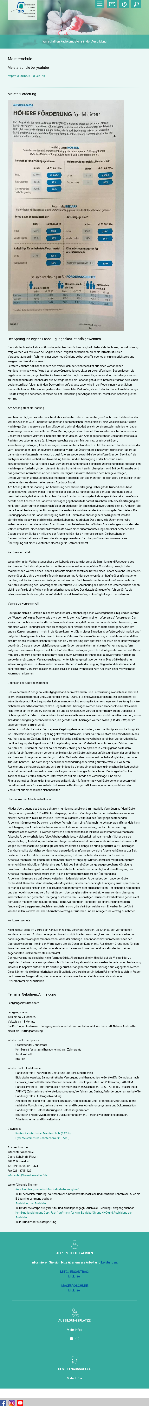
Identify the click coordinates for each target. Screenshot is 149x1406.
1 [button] (71, 1338)
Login (124, 4)
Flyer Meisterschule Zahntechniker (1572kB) (42, 1138)
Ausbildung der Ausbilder (31, 1203)
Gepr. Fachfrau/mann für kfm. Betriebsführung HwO (47, 1189)
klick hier (74, 1276)
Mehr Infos (74, 1330)
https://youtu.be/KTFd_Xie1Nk (26, 75)
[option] (74, 24)
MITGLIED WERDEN (79, 1253)
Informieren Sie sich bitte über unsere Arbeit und (74, 1262)
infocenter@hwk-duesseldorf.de (28, 1175)
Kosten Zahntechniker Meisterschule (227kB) (43, 1133)
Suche (136, 4)
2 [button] (77, 1338)
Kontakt (112, 4)
